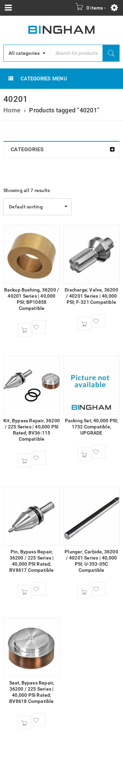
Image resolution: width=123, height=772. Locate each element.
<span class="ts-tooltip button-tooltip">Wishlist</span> (39, 327)
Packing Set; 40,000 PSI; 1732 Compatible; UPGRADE (91, 427)
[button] (24, 329)
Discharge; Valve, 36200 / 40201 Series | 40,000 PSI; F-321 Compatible (91, 296)
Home (11, 110)
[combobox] (26, 53)
